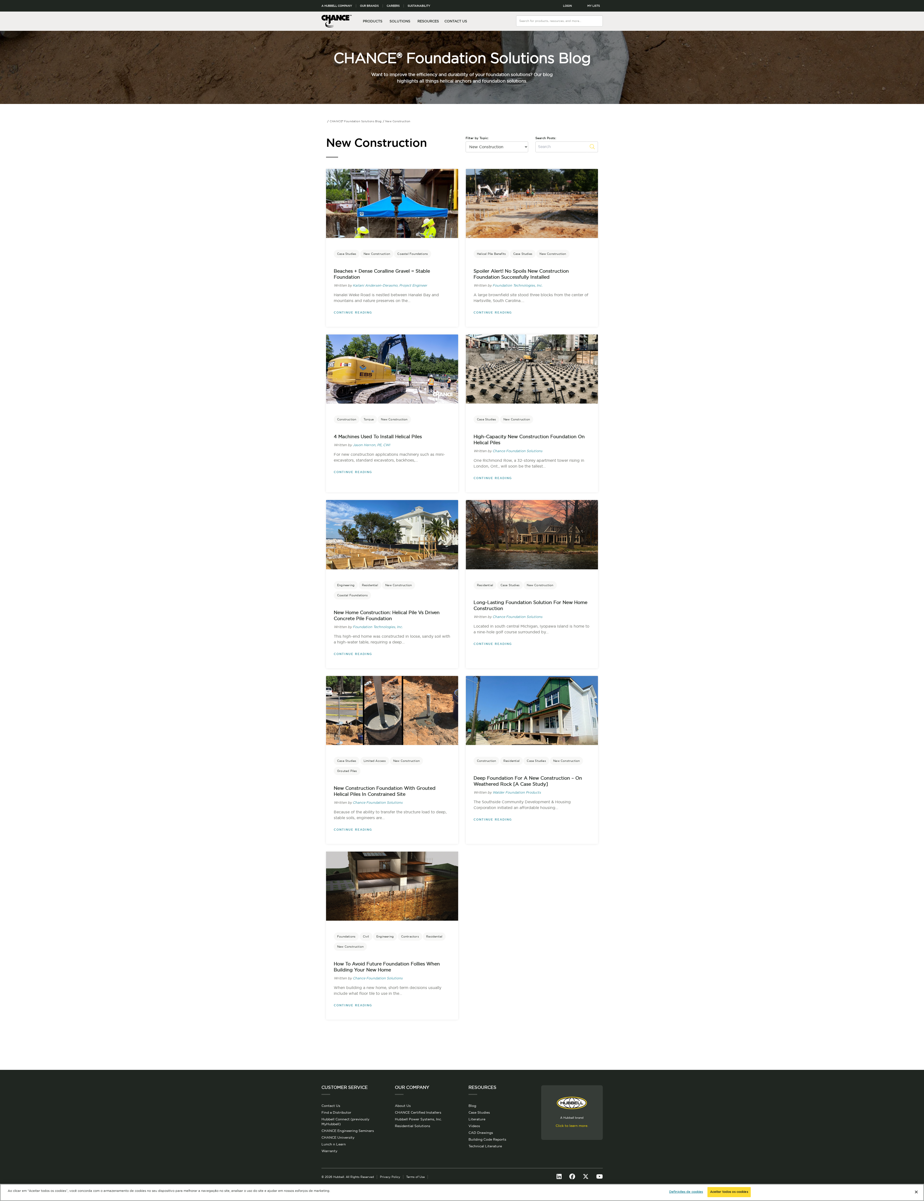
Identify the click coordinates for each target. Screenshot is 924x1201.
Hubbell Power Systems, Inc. (418, 1119)
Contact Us (455, 21)
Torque (369, 419)
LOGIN (567, 6)
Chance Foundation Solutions (517, 451)
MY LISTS (593, 6)
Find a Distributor (336, 1112)
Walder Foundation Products (517, 792)
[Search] (599, 18)
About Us (403, 1106)
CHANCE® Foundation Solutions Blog (462, 58)
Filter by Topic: (477, 138)
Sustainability (419, 6)
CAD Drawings (480, 1133)
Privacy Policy (390, 1176)
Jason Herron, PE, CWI (371, 445)
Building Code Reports (487, 1139)
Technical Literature (485, 1146)
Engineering (345, 585)
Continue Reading (353, 312)
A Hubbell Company (336, 6)
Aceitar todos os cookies (729, 1192)
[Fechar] (916, 1192)
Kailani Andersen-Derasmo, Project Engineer (390, 285)
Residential (370, 585)
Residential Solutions (412, 1126)
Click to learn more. (572, 1126)
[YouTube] (599, 1177)
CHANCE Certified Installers (418, 1112)
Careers (393, 6)
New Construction (377, 253)
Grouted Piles (347, 771)
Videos (474, 1126)
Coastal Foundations (412, 253)
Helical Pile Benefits (491, 253)
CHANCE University (337, 1137)
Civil (366, 936)
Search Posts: (545, 138)
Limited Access (375, 760)
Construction (346, 419)
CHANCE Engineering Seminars (347, 1131)
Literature (476, 1119)
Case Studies (346, 253)
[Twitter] (586, 1177)
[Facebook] (572, 1177)
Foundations (346, 936)
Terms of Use (415, 1176)
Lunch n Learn (333, 1144)
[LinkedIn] (559, 1177)
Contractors (410, 936)
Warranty (329, 1151)
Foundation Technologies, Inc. (517, 285)
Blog (472, 1106)
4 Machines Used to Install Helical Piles (378, 437)
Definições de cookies (686, 1192)
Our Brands (369, 6)
